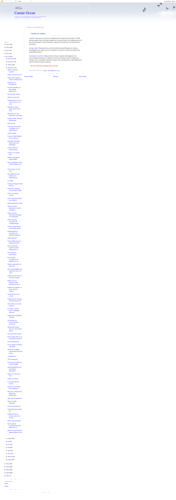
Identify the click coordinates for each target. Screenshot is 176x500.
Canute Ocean (24, 12)
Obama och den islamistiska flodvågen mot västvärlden (15, 214)
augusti (10, 438)
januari (9, 459)
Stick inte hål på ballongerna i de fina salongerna (14, 208)
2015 (7, 47)
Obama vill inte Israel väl (15, 74)
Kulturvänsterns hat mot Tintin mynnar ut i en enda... (14, 102)
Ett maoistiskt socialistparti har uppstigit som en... (14, 259)
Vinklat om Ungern (38, 34)
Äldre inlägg (82, 76)
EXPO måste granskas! (14, 421)
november (10, 61)
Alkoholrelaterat (12, 238)
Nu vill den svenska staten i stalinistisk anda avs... (13, 310)
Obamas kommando (13, 97)
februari (10, 456)
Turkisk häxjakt (12, 133)
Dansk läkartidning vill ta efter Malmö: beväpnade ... (15, 369)
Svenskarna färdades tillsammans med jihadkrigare (14, 143)
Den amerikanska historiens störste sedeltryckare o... (13, 247)
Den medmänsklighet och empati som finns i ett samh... (15, 271)
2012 (7, 56)
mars (9, 453)
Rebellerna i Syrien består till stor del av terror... (14, 108)
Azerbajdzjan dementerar (36, 56)
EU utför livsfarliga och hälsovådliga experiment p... (14, 89)
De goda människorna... (14, 406)
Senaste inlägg (28, 76)
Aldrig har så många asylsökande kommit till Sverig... (15, 351)
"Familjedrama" (12, 356)
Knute (6, 483)
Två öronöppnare (13, 359)
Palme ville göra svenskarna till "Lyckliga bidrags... (14, 221)
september (11, 67)
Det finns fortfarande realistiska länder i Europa (44, 66)
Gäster (6, 486)
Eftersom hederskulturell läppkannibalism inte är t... (15, 432)
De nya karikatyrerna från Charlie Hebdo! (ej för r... (15, 164)
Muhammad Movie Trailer (15, 203)
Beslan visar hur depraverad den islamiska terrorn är (14, 282)
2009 (7, 469)
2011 (7, 463)
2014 (7, 50)
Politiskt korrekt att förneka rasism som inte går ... (14, 415)
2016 (7, 44)
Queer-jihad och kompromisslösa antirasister (13, 322)
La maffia (10, 180)
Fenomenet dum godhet (15, 334)
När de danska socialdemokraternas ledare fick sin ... (14, 425)
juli (8, 441)
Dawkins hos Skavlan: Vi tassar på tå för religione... (15, 289)
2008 (7, 473)
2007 (7, 476)
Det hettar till (11, 123)
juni (9, 444)
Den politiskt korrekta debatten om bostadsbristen (14, 175)
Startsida (55, 76)
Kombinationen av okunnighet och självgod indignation (14, 233)
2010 (7, 466)
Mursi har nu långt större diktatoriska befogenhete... (15, 393)
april (9, 450)
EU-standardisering (13, 341)
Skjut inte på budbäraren (15, 398)
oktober (10, 64)
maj (9, 447)
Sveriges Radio (33, 48)
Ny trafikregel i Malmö (14, 94)
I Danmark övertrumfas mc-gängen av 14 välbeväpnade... (14, 128)
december (10, 58)
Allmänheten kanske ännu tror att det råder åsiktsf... (15, 329)
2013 (7, 53)
